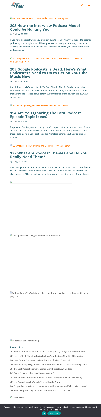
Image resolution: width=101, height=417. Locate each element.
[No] (98, 410)
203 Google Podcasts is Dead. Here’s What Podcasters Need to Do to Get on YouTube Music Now (49, 73)
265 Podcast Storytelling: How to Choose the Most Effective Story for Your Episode (48, 364)
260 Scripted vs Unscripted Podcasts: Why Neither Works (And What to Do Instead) (48, 386)
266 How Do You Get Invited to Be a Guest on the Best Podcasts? (40, 360)
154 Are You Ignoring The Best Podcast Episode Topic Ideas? (45, 114)
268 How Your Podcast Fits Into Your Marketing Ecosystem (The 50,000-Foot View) (48, 351)
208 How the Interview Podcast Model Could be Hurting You (45, 27)
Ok (44, 413)
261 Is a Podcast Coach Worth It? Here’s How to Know (35, 382)
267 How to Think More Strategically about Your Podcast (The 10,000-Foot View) (47, 356)
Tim (14, 34)
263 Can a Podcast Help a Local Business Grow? (32, 373)
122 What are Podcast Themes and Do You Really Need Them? (48, 154)
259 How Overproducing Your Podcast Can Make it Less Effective (40, 390)
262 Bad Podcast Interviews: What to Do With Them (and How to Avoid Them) (46, 377)
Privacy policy (54, 413)
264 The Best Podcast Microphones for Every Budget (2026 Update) (41, 369)
